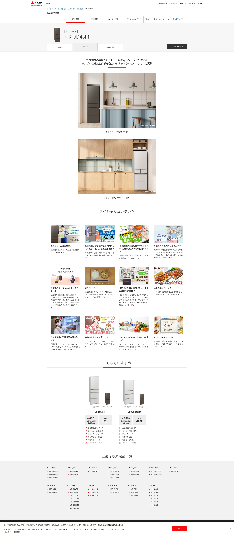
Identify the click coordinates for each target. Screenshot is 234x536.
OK (179, 528)
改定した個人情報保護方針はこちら (110, 525)
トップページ (51, 9)
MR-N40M (53, 492)
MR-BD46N (175, 471)
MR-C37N (94, 489)
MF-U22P (154, 489)
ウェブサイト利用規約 (12, 532)
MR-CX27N (74, 495)
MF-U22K (154, 499)
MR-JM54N (74, 471)
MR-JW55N (135, 471)
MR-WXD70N (156, 471)
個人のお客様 (62, 9)
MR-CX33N (74, 492)
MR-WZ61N (115, 471)
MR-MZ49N (53, 478)
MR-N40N (53, 489)
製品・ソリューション (178, 3)
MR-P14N (134, 489)
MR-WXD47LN (156, 474)
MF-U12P (154, 495)
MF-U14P (154, 492)
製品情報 (80, 9)
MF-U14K (154, 502)
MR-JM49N (74, 474)
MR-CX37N (74, 489)
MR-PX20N (114, 489)
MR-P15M (134, 495)
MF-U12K (154, 505)
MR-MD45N (94, 471)
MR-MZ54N (53, 474)
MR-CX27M (74, 508)
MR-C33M (94, 495)
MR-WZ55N (115, 474)
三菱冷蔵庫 (72, 9)
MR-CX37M (74, 499)
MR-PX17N (114, 492)
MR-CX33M (74, 502)
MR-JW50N (135, 474)
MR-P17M (134, 492)
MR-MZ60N (53, 471)
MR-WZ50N (115, 478)
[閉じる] (230, 528)
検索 (201, 3)
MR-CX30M (74, 505)
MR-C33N (94, 492)
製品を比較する (177, 47)
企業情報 (164, 3)
